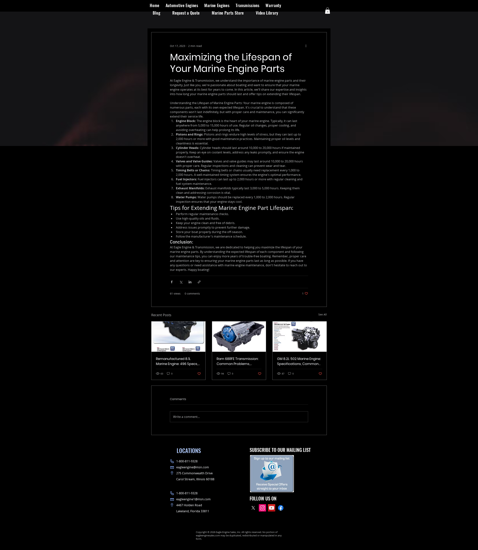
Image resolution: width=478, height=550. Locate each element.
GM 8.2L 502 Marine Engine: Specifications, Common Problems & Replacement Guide (299, 361)
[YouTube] (271, 508)
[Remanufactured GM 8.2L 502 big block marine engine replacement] (300, 336)
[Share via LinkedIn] (190, 282)
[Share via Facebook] (171, 282)
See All (322, 314)
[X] (253, 508)
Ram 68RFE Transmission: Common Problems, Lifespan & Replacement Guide (237, 361)
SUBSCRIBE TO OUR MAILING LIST (280, 449)
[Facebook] (280, 508)
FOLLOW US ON (263, 498)
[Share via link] (199, 282)
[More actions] (306, 46)
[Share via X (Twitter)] (181, 282)
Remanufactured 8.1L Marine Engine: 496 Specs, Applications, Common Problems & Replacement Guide (177, 361)
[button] (182, 5)
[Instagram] (262, 508)
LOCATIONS (189, 450)
